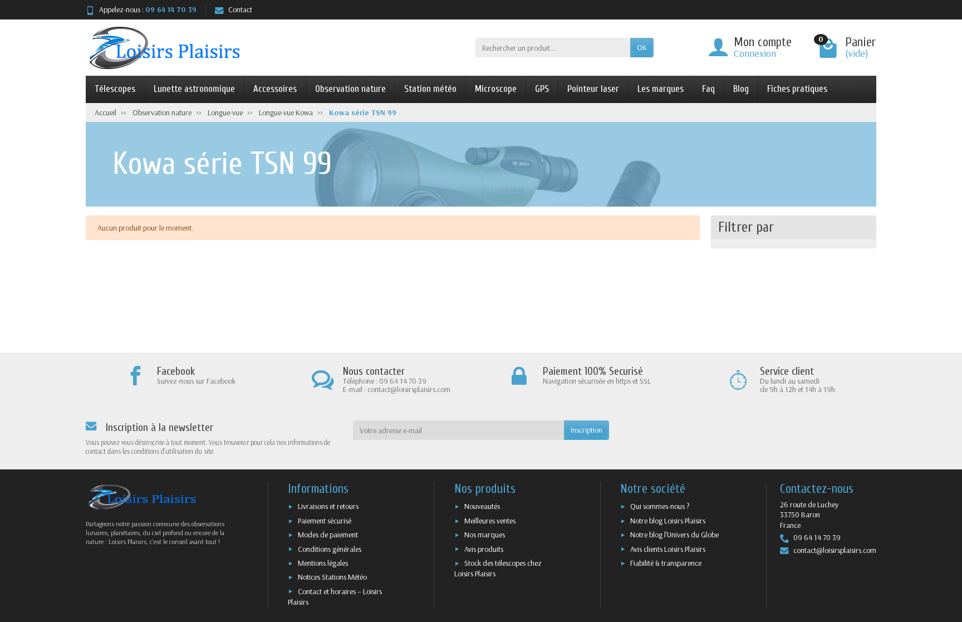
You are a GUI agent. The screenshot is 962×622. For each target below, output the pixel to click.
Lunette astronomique (194, 89)
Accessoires (275, 89)
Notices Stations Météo (332, 577)
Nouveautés (482, 506)
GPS (542, 89)
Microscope (496, 89)
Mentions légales (323, 563)
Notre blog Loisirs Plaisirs (667, 521)
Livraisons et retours (328, 506)
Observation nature (350, 89)
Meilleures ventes (490, 521)
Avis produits (483, 549)
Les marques (660, 89)
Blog (741, 89)
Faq (708, 89)
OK (642, 47)
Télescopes (115, 89)
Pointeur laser (593, 89)
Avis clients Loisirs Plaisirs (667, 549)
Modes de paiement (328, 535)
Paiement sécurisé (324, 521)
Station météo (430, 89)
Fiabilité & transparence (665, 563)
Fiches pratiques (797, 89)
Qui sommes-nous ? (660, 506)
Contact (240, 9)
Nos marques (484, 535)
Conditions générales (329, 549)
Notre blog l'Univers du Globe (674, 535)
